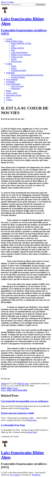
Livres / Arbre (11, 93)
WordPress (36, 475)
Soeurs (14, 68)
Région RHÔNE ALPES (21, 43)
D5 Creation (15, 475)
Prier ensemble (12, 79)
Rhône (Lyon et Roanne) (21, 55)
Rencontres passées (13, 95)
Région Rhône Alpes (14, 41)
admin (3, 383)
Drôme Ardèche (17, 48)
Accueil (9, 39)
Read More (24, 408)
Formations (10, 82)
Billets (8, 91)
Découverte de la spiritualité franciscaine (27, 75)
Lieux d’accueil (17, 86)
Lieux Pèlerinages (13, 84)
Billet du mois (23, 383)
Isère (13, 50)
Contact (9, 100)
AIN (13, 46)
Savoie (14, 59)
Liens (8, 97)
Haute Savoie (16, 61)
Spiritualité (10, 73)
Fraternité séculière (18, 70)
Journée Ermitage (18, 77)
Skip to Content (7, 2)
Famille (9, 64)
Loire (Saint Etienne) (19, 52)
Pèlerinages (15, 88)
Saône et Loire (17, 57)
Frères (13, 66)
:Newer (9, 388)
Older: (14, 390)
